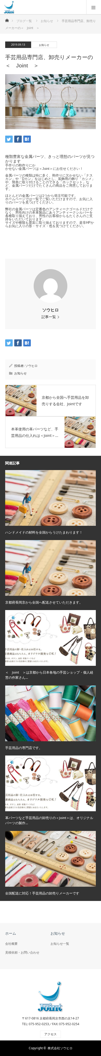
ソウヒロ (50, 310)
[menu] (93, 7)
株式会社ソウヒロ (60, 1048)
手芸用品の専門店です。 (23, 747)
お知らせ (44, 45)
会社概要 (11, 943)
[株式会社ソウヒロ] (9, 7)
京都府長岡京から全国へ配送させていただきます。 (44, 602)
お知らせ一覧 (60, 943)
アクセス (50, 1034)
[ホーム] (7, 19)
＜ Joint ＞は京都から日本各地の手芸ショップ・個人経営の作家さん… (49, 675)
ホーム (10, 933)
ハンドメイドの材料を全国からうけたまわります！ (44, 532)
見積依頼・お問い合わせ (22, 952)
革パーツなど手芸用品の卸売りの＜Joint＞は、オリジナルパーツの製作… (49, 820)
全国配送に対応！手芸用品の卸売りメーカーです (42, 893)
